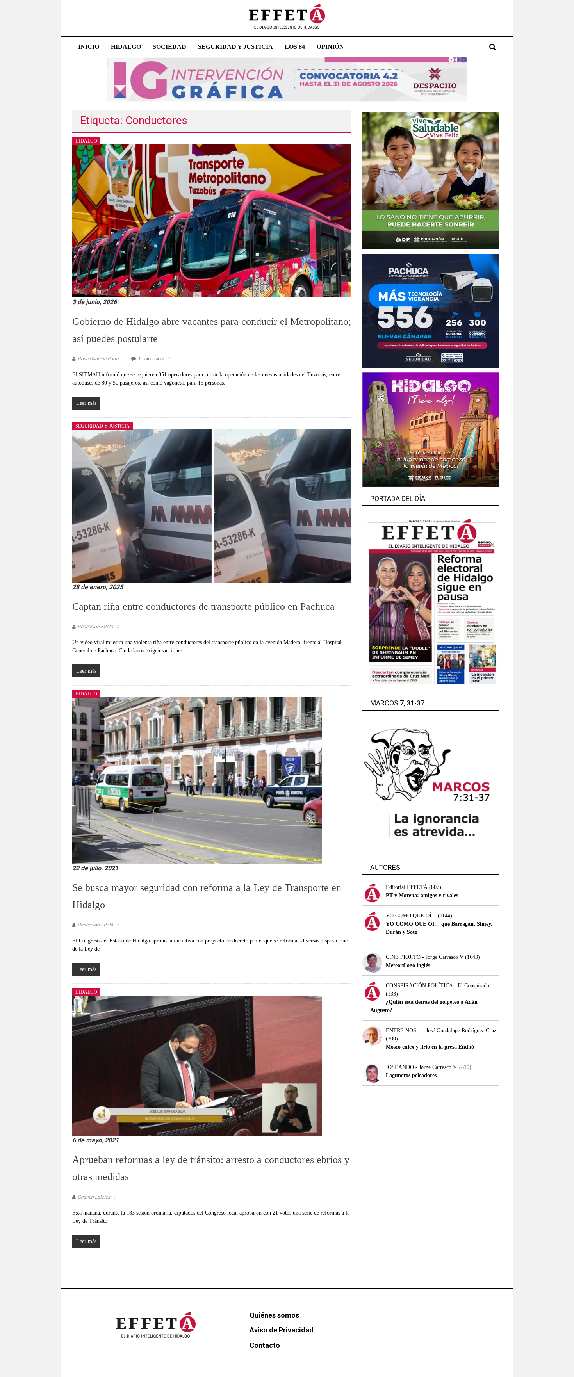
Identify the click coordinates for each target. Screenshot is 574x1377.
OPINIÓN (330, 46)
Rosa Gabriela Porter (99, 359)
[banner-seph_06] (430, 180)
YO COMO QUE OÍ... (411, 916)
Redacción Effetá (95, 626)
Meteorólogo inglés (408, 965)
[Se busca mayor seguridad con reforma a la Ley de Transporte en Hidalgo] (197, 780)
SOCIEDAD (169, 46)
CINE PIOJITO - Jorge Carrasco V (424, 957)
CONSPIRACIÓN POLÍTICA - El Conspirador (438, 986)
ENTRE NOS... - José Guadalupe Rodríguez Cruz (441, 1030)
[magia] (430, 429)
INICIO (88, 46)
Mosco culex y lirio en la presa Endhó (430, 1047)
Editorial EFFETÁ (407, 887)
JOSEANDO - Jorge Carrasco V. (422, 1067)
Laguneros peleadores (411, 1075)
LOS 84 (295, 46)
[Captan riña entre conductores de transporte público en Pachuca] (211, 505)
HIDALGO (126, 46)
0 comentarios (151, 359)
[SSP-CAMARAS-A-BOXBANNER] (430, 310)
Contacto (265, 1345)
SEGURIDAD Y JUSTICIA (235, 46)
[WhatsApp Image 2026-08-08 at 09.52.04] (287, 79)
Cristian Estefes (94, 1197)
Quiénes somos (274, 1315)
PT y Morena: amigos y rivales (422, 895)
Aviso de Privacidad (282, 1330)
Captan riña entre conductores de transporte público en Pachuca (203, 606)
